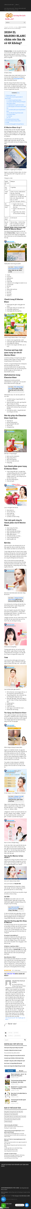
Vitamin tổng (8, 1121)
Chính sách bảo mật (9, 4)
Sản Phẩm (11, 27)
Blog (6, 1111)
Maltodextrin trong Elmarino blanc (15, 105)
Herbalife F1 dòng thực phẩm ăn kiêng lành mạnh (14, 1060)
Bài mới (21, 1070)
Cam (9, 117)
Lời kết (7, 122)
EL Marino (11, 1035)
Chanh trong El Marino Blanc (14, 100)
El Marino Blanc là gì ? (10, 95)
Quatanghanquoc (18, 78)
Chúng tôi (12, 1111)
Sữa (23, 1116)
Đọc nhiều (10, 1070)
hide (18, 92)
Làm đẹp (16, 27)
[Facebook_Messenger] (27, 1205)
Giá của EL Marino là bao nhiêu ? (13, 120)
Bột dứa (9, 116)
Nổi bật (7, 1114)
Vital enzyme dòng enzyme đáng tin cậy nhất (13, 1047)
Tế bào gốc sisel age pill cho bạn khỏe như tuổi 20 (14, 1055)
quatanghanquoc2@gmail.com (10, 1199)
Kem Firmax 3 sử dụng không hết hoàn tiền (13, 1063)
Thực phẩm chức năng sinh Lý (12, 1119)
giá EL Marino (17, 1035)
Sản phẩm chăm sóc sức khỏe (12, 1116)
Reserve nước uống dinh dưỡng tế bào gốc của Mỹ (14, 1066)
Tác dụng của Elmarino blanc (12, 119)
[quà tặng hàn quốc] (15, 16)
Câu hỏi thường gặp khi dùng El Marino (14, 124)
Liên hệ (17, 4)
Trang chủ (6, 27)
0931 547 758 (11, 973)
